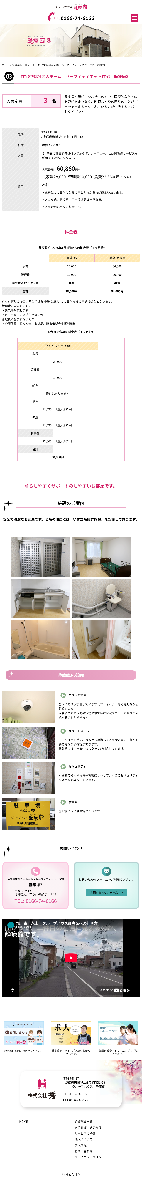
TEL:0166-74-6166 (75, 1094)
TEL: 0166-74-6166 (35, 900)
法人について (83, 1139)
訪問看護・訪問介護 (88, 1127)
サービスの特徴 (85, 1133)
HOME (23, 1121)
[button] (134, 18)
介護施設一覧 (20, 65)
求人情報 (81, 1145)
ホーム (6, 65)
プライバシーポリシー (89, 1157)
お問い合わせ (83, 1151)
